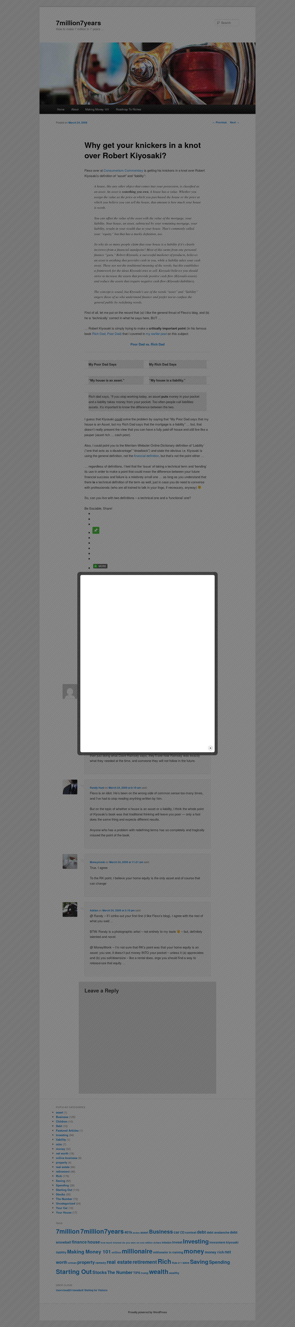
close (210, 748)
